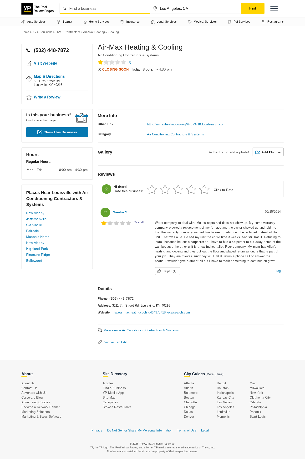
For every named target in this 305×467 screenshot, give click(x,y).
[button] (274, 8)
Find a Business (114, 388)
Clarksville (34, 225)
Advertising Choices (35, 402)
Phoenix (255, 412)
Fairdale (32, 231)
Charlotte (190, 402)
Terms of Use (186, 430)
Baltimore (191, 393)
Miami (254, 383)
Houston (223, 388)
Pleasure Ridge (38, 255)
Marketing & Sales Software (41, 416)
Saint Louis (258, 416)
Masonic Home (37, 237)
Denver (189, 416)
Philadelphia (258, 407)
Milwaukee (257, 388)
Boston (189, 397)
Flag (277, 271)
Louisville (223, 412)
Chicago (189, 407)
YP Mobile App (113, 393)
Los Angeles (225, 407)
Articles (108, 383)
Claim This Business (60, 132)
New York (256, 393)
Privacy (97, 430)
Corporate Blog (32, 397)
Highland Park (37, 249)
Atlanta (189, 383)
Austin (188, 388)
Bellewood (34, 260)
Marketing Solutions (35, 412)
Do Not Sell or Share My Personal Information (140, 430)
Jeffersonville (36, 219)
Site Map (109, 397)
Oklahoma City (260, 397)
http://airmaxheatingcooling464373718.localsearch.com (186, 124)
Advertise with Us (33, 393)
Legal (205, 430)
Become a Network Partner (40, 407)
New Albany (35, 213)
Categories (110, 402)
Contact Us (29, 388)
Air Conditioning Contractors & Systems (128, 55)
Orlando (255, 402)
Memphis (223, 416)
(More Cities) (214, 374)
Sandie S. (120, 212)
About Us (28, 383)
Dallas (188, 412)
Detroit (221, 383)
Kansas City (225, 397)
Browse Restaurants (117, 407)
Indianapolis (225, 393)
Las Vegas (224, 402)
